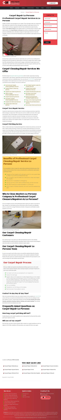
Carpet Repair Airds (29, 369)
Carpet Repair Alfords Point (12, 373)
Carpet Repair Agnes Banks (12, 369)
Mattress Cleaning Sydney (11, 396)
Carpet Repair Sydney (9, 402)
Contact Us (48, 7)
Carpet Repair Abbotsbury (11, 366)
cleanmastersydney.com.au (30, 417)
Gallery (23, 7)
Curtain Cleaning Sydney (10, 395)
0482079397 (31, 79)
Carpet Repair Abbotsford (30, 366)
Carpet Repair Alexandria (49, 369)
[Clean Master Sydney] (11, 3)
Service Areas (30, 7)
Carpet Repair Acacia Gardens (50, 366)
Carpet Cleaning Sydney (10, 393)
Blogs (37, 7)
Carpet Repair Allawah (48, 373)
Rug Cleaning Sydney (9, 407)
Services (17, 7)
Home (11, 7)
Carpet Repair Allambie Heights (32, 373)
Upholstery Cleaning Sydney (11, 401)
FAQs (42, 7)
